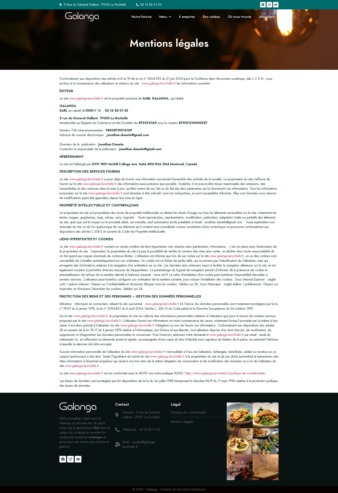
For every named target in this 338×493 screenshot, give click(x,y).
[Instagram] (269, 4)
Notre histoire (141, 16)
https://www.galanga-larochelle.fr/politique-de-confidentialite (225, 373)
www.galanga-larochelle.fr (159, 83)
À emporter (187, 16)
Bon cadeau (211, 16)
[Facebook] (263, 4)
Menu (163, 16)
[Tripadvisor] (276, 4)
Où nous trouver (239, 16)
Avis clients (267, 16)
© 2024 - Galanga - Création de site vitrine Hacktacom (169, 489)
